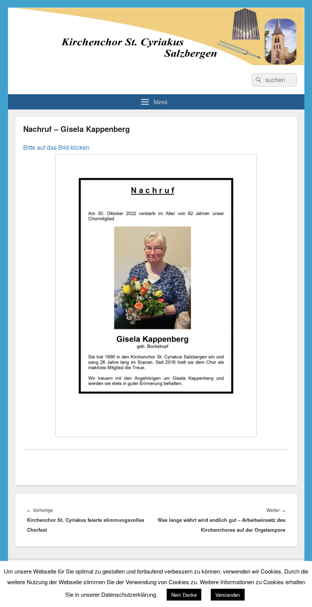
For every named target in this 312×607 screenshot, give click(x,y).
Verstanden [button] (227, 594)
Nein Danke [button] (184, 594)
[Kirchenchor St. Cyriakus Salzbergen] (156, 63)
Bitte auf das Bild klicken (56, 147)
